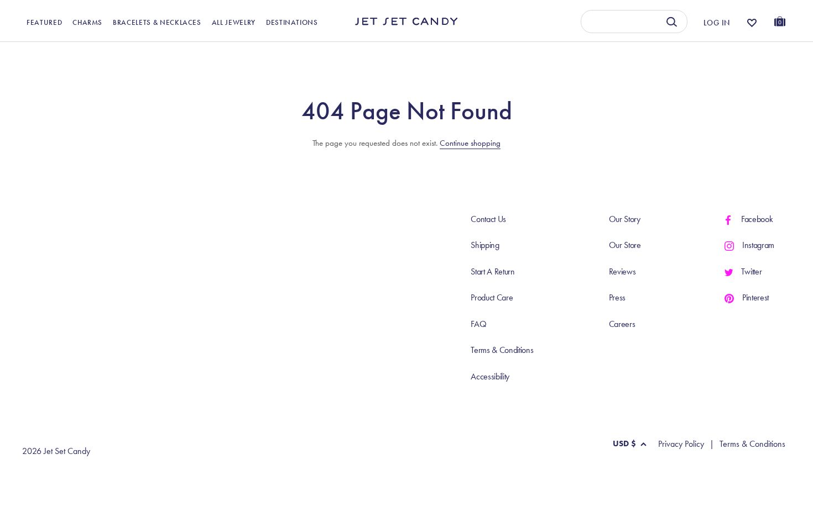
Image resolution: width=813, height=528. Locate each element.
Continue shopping (470, 143)
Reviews (622, 271)
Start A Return (493, 271)
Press (617, 297)
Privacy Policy (681, 444)
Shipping (485, 245)
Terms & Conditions (502, 350)
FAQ (478, 324)
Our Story (624, 219)
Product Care (492, 297)
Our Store (625, 245)
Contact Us (488, 219)
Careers (622, 324)
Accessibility (490, 376)
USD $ (624, 443)
